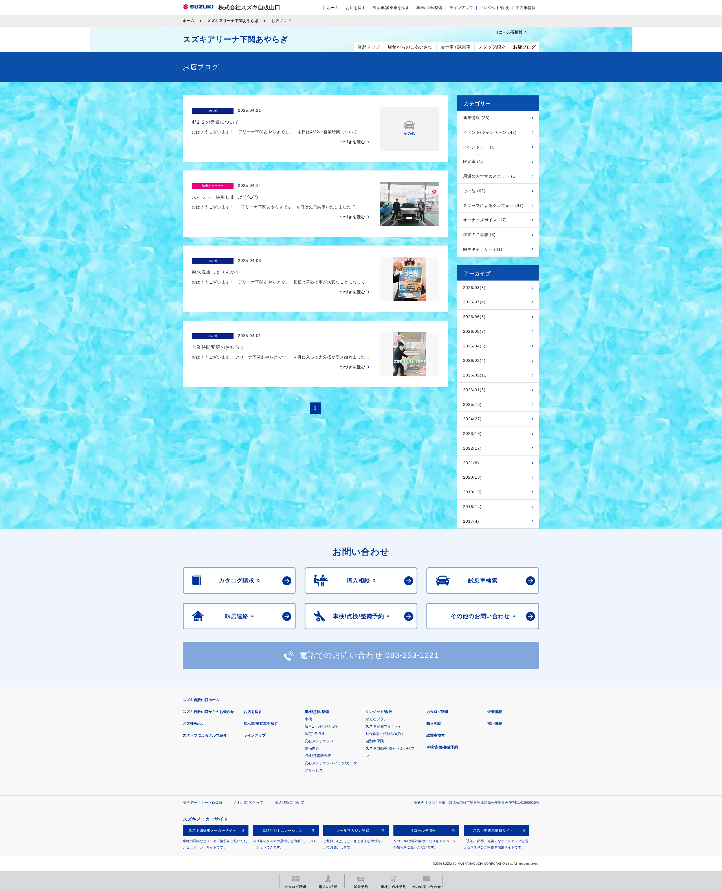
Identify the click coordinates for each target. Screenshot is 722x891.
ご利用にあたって (248, 802)
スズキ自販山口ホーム (201, 700)
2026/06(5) (474, 316)
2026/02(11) (475, 375)
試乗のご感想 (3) (479, 234)
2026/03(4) (474, 360)
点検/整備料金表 (318, 756)
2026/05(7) (474, 331)
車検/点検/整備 (429, 8)
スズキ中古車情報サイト (493, 830)
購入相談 (433, 723)
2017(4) (471, 521)
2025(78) (472, 404)
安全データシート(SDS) (202, 802)
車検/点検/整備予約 (442, 747)
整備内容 (312, 748)
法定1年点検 (315, 734)
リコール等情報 (423, 830)
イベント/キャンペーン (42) (490, 132)
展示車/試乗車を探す (391, 8)
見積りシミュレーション (282, 830)
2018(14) (472, 506)
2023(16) (472, 433)
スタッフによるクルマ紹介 (205, 735)
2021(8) (471, 463)
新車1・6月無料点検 (321, 726)
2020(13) (472, 477)
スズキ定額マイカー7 (383, 726)
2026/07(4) (474, 302)
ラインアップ (461, 8)
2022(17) (472, 448)
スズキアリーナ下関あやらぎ (233, 21)
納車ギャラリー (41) (483, 249)
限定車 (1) (473, 161)
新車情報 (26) (476, 117)
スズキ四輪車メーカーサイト (212, 830)
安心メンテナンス (319, 741)
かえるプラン (377, 719)
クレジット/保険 (494, 8)
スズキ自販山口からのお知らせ (208, 712)
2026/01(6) (474, 390)
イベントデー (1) (479, 147)
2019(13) (472, 492)
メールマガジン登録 (352, 830)
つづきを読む (352, 141)
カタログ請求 (437, 712)
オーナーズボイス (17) (485, 220)
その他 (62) (474, 191)
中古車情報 (526, 8)
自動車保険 (375, 741)
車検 (308, 719)
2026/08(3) (474, 287)
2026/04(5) (474, 346)
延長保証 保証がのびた (384, 734)
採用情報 (494, 723)
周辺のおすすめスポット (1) (490, 176)
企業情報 (494, 712)
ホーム (333, 8)
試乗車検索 (435, 735)
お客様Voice (193, 723)
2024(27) (472, 419)
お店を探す (356, 8)
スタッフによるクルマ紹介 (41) (493, 205)
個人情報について (289, 802)
